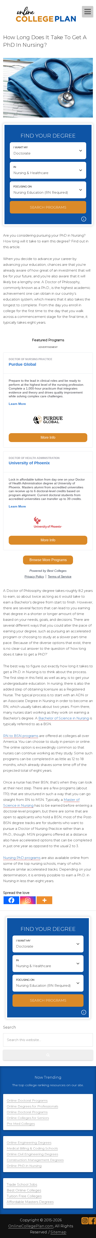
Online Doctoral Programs (27, 1100)
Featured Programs (48, 340)
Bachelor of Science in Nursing (63, 718)
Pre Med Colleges (21, 1124)
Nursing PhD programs (21, 858)
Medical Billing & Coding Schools (32, 1148)
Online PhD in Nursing (24, 1166)
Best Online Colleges (24, 1190)
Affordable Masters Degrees (30, 1202)
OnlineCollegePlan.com (30, 1226)
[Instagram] (28, 900)
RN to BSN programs (20, 736)
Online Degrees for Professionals (32, 1106)
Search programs (48, 207)
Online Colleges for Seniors (28, 1118)
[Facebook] (11, 900)
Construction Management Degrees (35, 1160)
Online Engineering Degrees (29, 1143)
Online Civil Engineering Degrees (32, 1154)
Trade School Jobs (22, 1184)
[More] (44, 900)
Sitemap (58, 1232)
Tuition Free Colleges (24, 1196)
